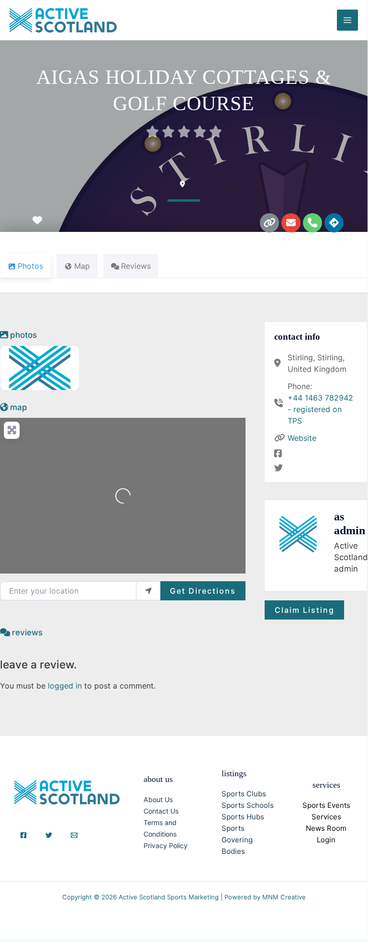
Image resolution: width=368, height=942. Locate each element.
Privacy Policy (166, 845)
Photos (23, 335)
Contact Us (161, 811)
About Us (158, 799)
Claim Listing (305, 610)
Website (302, 438)
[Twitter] (49, 835)
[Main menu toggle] (347, 20)
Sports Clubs (244, 793)
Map (18, 407)
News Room (326, 828)
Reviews (27, 632)
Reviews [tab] (136, 266)
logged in (65, 685)
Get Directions (203, 591)
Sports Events (326, 805)
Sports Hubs (243, 816)
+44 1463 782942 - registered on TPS (320, 409)
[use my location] (148, 590)
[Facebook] (23, 835)
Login (326, 839)
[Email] (74, 835)
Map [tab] (82, 266)
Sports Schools (248, 805)
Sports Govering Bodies (237, 840)
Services (326, 816)
